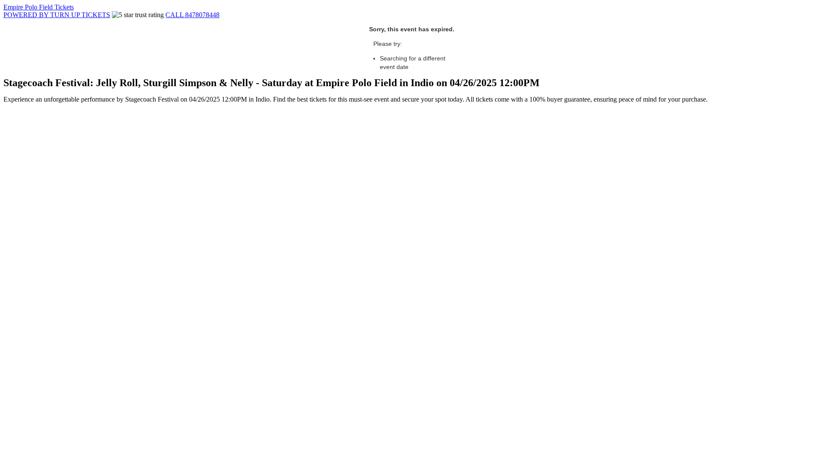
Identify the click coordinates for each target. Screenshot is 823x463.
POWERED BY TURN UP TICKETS (56, 14)
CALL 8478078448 (192, 14)
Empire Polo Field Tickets (38, 7)
